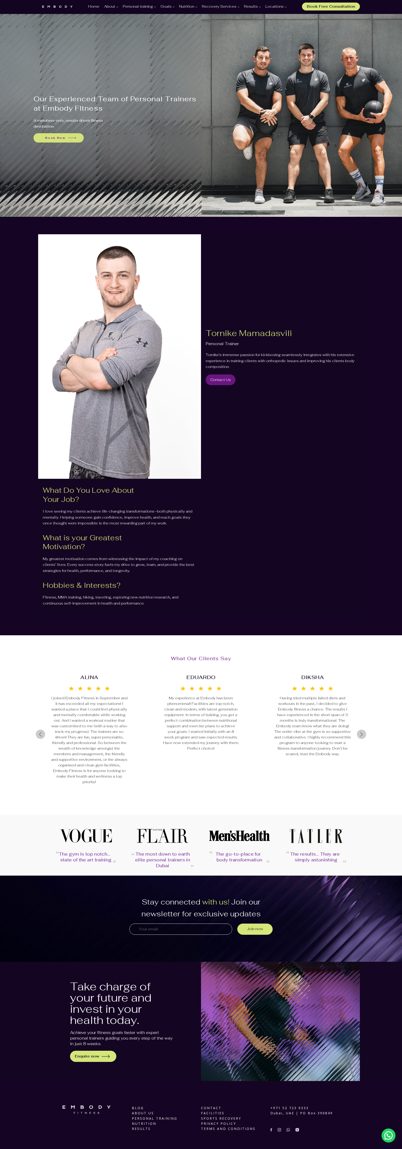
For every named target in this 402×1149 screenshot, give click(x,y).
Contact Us (220, 379)
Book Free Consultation (331, 6)
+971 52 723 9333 (289, 1108)
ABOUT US (143, 1113)
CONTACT (211, 1108)
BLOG (138, 1108)
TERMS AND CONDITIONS (228, 1128)
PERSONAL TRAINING (154, 1118)
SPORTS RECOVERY (221, 1118)
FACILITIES (212, 1113)
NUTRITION (144, 1123)
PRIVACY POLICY (218, 1123)
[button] (388, 1135)
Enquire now (87, 1056)
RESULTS (141, 1128)
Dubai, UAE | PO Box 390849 (301, 1113)
